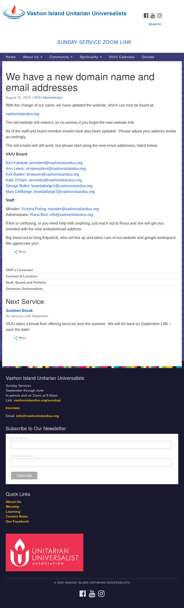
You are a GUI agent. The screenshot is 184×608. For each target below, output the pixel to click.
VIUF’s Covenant (19, 270)
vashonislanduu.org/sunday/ (37, 400)
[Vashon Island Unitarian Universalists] (92, 4)
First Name (20, 438)
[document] (92, 211)
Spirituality (89, 57)
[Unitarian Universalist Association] (46, 552)
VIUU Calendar (122, 57)
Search (155, 24)
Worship (12, 506)
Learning (13, 511)
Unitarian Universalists (24, 289)
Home (11, 57)
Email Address (22, 456)
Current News (17, 516)
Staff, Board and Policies (26, 282)
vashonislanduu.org (22, 114)
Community (60, 57)
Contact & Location (22, 276)
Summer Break (19, 311)
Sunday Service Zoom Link (94, 41)
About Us (31, 57)
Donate (148, 57)
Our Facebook (17, 521)
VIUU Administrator (48, 97)
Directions (13, 408)
